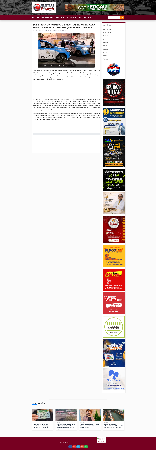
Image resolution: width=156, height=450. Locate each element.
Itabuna (105, 42)
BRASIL (52, 17)
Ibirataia (105, 36)
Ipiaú (104, 39)
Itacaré (105, 46)
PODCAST (78, 17)
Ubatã (105, 55)
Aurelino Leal (107, 29)
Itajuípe (105, 49)
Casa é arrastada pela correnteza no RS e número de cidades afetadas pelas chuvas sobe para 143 (66, 426)
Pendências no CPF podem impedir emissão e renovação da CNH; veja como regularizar (42, 425)
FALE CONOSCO (88, 17)
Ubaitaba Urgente (39, 30)
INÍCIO (34, 17)
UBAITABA (40, 17)
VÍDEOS (71, 17)
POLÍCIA (65, 17)
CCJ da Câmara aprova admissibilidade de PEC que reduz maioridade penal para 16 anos (113, 425)
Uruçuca (105, 59)
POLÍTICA (59, 17)
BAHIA (47, 17)
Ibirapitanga (107, 32)
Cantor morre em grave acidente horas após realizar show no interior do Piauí (89, 425)
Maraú (105, 52)
